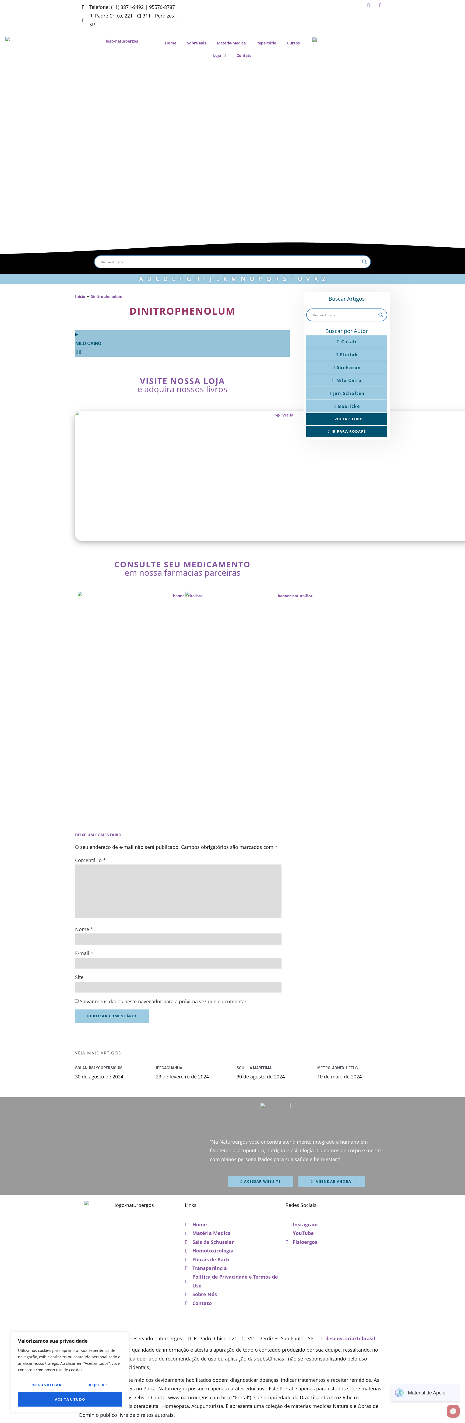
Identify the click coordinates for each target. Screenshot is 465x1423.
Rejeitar (98, 1384)
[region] (70, 1372)
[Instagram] (368, 5)
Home (170, 43)
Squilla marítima (254, 1068)
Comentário (90, 860)
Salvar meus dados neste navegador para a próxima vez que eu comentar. (164, 1001)
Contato (244, 55)
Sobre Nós (196, 43)
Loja (217, 55)
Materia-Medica (231, 43)
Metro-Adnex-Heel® (337, 1068)
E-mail (84, 953)
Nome (84, 929)
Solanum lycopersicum (98, 1068)
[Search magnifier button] (364, 262)
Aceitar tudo (70, 1399)
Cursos (293, 43)
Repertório (266, 43)
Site (79, 977)
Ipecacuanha (169, 1068)
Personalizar (46, 1384)
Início (80, 296)
